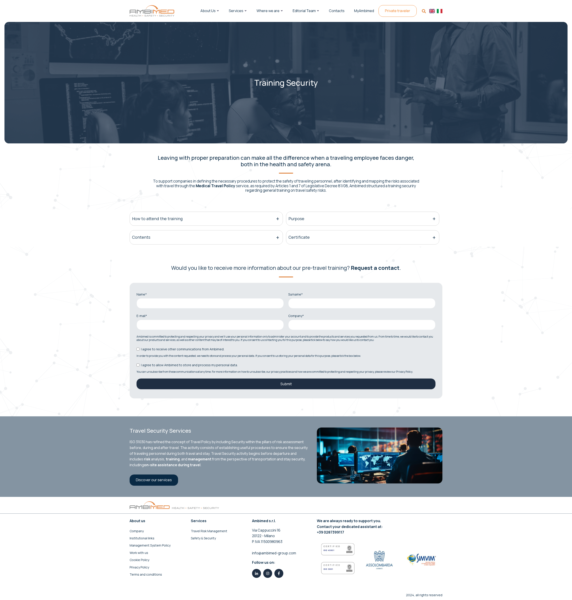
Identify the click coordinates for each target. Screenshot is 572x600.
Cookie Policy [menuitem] (139, 560)
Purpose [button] (296, 218)
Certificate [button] (299, 237)
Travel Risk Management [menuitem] (209, 531)
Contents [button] (141, 237)
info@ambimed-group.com (274, 553)
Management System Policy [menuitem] (150, 545)
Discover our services (154, 479)
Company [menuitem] (137, 531)
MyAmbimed (364, 10)
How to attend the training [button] (157, 218)
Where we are (268, 10)
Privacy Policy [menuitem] (139, 567)
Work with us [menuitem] (139, 553)
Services (236, 10)
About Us (208, 10)
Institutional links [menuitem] (142, 538)
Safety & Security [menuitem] (203, 538)
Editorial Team (304, 10)
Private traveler (397, 10)
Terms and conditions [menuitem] (146, 574)
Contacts (337, 10)
